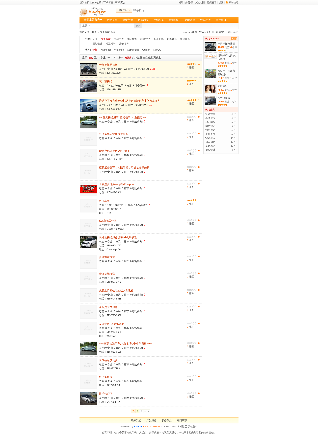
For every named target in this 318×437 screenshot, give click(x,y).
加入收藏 (96, 2)
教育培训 (174, 20)
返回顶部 (182, 420)
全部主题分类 (92, 19)
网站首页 (112, 20)
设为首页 (84, 2)
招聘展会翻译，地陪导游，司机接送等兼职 (124, 167)
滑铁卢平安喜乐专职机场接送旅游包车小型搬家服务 (129, 100)
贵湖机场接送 (107, 273)
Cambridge (133, 49)
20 (111, 57)
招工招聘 (111, 43)
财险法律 (190, 20)
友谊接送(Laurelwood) (112, 323)
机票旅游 (145, 39)
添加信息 (233, 2)
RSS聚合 (120, 2)
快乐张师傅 (105, 393)
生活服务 (159, 20)
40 (115, 57)
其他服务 (124, 43)
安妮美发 (223, 86)
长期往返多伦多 (108, 360)
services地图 (190, 32)
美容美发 (119, 39)
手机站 (140, 10)
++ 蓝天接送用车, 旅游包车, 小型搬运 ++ (122, 117)
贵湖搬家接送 (107, 257)
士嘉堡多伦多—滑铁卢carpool (116, 184)
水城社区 (182, 426)
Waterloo (119, 49)
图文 (90, 57)
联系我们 (136, 420)
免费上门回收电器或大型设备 (116, 290)
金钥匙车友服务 (108, 307)
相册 (180, 2)
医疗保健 (221, 20)
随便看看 (212, 2)
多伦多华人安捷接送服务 (113, 134)
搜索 (221, 2)
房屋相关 (143, 20)
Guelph (146, 49)
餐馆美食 (127, 20)
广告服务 (151, 420)
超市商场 (159, 39)
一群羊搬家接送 (108, 64)
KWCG (157, 49)
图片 (96, 57)
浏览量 (157, 57)
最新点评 (233, 32)
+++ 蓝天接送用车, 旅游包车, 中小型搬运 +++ (125, 343)
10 (108, 57)
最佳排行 (221, 32)
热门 (234, 38)
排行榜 (189, 2)
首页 (82, 32)
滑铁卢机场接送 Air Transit (114, 150)
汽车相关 (205, 20)
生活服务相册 (206, 32)
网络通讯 (172, 39)
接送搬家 (105, 32)
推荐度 (128, 57)
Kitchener (106, 49)
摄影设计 (97, 43)
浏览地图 (200, 2)
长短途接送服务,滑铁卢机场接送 (118, 237)
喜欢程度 (148, 57)
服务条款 (167, 420)
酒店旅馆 (132, 39)
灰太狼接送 (105, 81)
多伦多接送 (105, 377)
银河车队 (104, 201)
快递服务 (185, 39)
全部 (94, 39)
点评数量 (137, 57)
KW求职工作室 (108, 220)
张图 (190, 67)
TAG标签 (108, 2)
